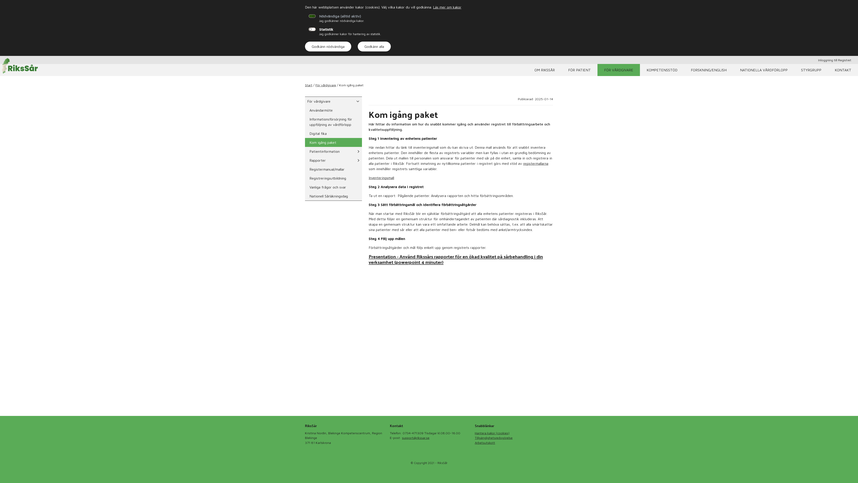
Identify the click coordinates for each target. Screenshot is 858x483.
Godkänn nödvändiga (328, 46)
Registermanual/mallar (327, 169)
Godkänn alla (374, 46)
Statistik (326, 29)
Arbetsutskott (485, 443)
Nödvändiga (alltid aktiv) (340, 16)
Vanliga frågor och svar (327, 187)
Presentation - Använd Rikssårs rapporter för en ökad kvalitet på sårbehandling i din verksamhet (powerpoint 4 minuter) (456, 259)
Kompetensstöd (662, 70)
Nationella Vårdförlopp (764, 70)
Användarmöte (321, 110)
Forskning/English (709, 70)
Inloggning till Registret (834, 60)
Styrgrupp (811, 70)
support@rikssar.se (415, 438)
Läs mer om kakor (447, 7)
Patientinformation (324, 151)
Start (308, 85)
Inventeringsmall (381, 178)
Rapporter (317, 160)
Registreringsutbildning (327, 178)
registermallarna (535, 163)
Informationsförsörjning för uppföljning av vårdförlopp (330, 122)
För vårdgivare (618, 70)
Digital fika (318, 133)
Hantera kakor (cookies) (492, 433)
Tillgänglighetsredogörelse (494, 438)
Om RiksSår (544, 70)
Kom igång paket (322, 142)
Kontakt (843, 70)
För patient (579, 70)
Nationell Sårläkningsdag (328, 196)
